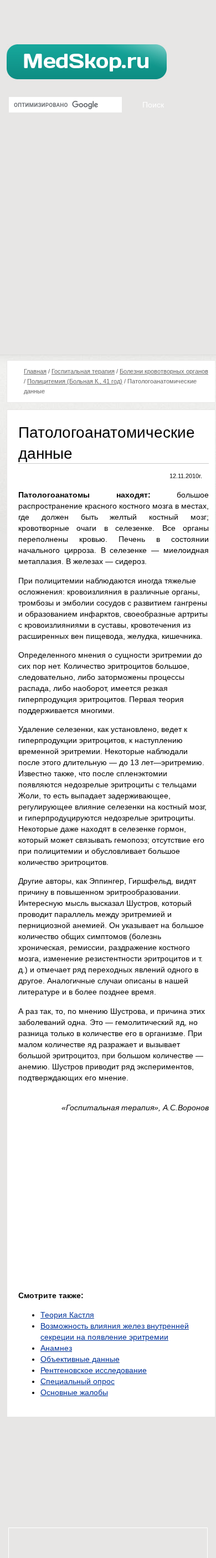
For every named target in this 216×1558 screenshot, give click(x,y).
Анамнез (56, 1348)
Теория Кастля (67, 1314)
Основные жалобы (74, 1392)
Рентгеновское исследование (93, 1370)
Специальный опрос (77, 1381)
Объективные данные (80, 1359)
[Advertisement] (108, 241)
